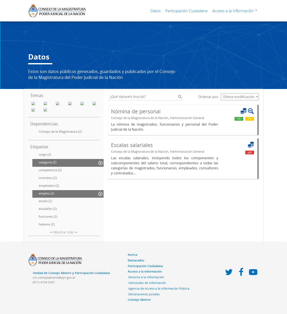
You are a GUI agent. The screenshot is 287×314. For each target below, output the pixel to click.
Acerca (132, 255)
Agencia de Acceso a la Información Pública (158, 288)
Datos (155, 10)
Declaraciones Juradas (144, 294)
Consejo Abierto (139, 300)
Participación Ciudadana (186, 10)
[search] (180, 96)
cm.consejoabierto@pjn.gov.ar (54, 278)
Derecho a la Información (146, 277)
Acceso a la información (145, 271)
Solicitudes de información (147, 283)
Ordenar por (208, 96)
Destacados (136, 260)
